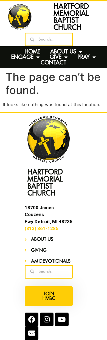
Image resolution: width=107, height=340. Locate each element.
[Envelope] (31, 333)
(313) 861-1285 (41, 228)
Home (32, 52)
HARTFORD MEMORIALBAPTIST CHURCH (71, 17)
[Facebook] (31, 319)
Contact (53, 63)
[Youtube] (62, 319)
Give (55, 57)
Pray (84, 57)
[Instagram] (47, 319)
